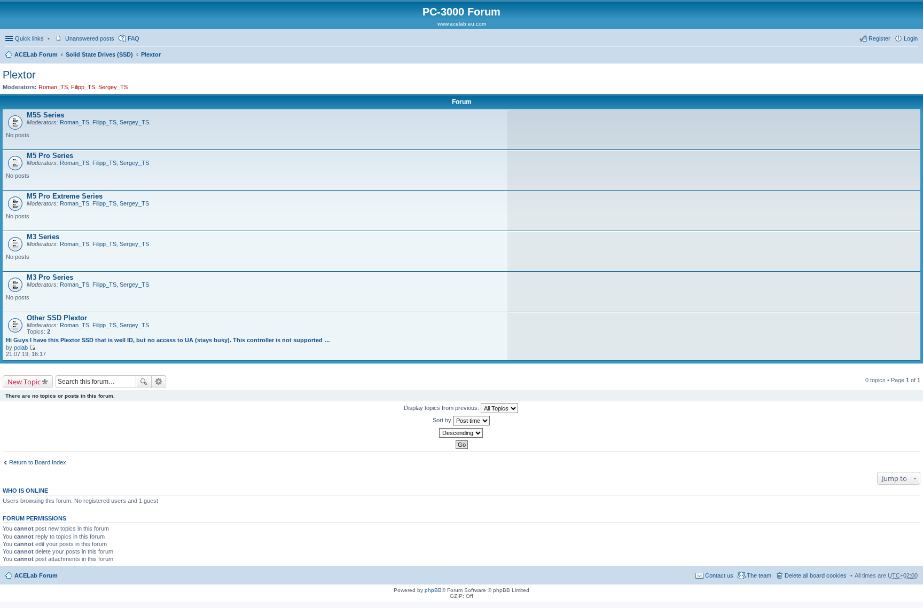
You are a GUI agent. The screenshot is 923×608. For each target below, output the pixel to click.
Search (144, 381)
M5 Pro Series (50, 156)
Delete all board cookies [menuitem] (816, 575)
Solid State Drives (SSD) (99, 54)
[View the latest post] (32, 347)
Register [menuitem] (879, 38)
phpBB (433, 590)
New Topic (24, 381)
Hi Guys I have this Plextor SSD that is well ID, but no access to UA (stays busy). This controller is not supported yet (168, 340)
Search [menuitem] (913, 55)
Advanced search (159, 381)
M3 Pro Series (50, 277)
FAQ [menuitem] (133, 38)
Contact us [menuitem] (719, 575)
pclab (21, 347)
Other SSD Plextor (57, 318)
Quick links (29, 38)
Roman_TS (53, 87)
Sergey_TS (113, 87)
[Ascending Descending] (461, 433)
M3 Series (43, 237)
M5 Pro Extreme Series (65, 196)
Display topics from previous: (442, 408)
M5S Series (45, 115)
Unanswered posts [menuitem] (89, 38)
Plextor (151, 54)
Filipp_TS (83, 87)
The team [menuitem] (759, 575)
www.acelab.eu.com (461, 24)
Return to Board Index (37, 462)
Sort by (443, 420)
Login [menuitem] (911, 38)
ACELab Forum (36, 54)
